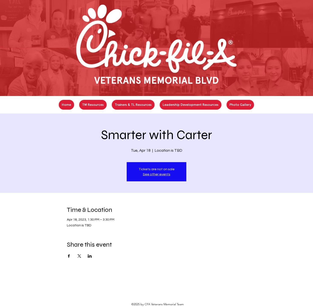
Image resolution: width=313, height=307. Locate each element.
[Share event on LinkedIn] (90, 256)
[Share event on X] (79, 256)
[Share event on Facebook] (69, 256)
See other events (156, 174)
